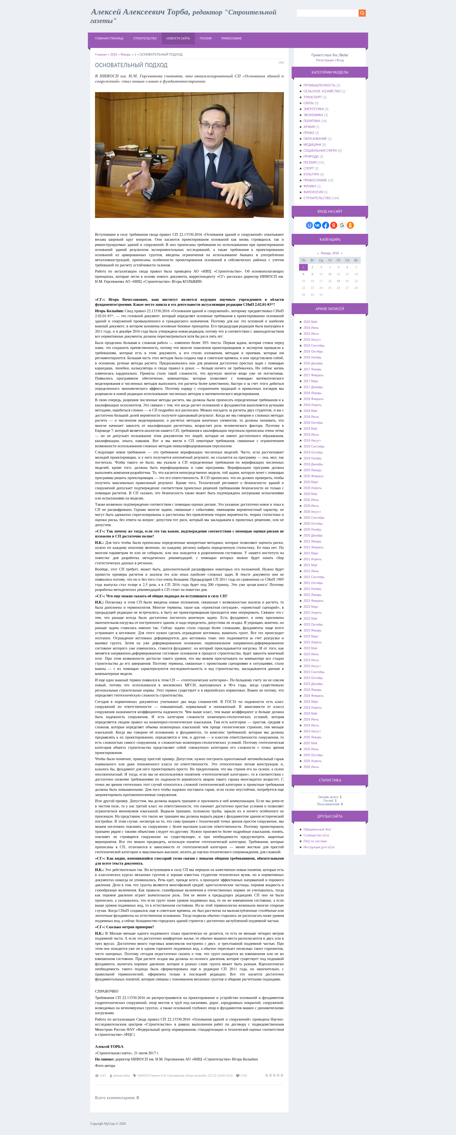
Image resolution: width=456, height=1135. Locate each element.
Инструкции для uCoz (319, 847)
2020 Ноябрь (313, 529)
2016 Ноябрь (313, 357)
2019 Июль (311, 434)
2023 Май (310, 648)
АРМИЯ (309, 127)
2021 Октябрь (313, 583)
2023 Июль (311, 660)
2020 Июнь (311, 500)
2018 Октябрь (313, 422)
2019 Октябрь (313, 452)
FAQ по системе (315, 841)
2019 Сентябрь (314, 446)
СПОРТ (309, 168)
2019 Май (310, 428)
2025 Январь (313, 737)
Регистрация (325, 60)
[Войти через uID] (309, 225)
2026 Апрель (313, 761)
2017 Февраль (314, 375)
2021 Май (310, 565)
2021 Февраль (314, 547)
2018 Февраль (314, 399)
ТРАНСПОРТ (313, 97)
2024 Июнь (311, 719)
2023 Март (311, 636)
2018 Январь (313, 393)
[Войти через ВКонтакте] (317, 225)
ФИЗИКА (310, 186)
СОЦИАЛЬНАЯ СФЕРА (320, 150)
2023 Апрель (313, 642)
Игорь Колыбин (196, 1075)
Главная (101, 54)
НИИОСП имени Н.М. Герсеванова (161, 1075)
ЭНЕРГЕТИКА (314, 109)
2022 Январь (313, 595)
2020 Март (311, 482)
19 (338, 281)
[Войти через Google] (342, 225)
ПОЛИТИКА (312, 121)
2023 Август (312, 666)
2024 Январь (313, 690)
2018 (113, 54)
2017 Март (311, 381)
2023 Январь (313, 630)
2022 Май (310, 618)
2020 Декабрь (313, 535)
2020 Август (312, 511)
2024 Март (311, 701)
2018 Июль (311, 417)
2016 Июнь (311, 328)
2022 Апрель (313, 612)
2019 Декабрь (313, 464)
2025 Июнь (311, 749)
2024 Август (312, 731)
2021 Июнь (311, 571)
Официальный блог (317, 829)
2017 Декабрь (313, 387)
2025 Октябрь (313, 755)
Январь (125, 54)
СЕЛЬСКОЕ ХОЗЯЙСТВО (322, 91)
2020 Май (310, 494)
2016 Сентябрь (314, 345)
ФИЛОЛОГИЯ (313, 192)
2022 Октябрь (313, 624)
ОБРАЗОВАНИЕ (315, 139)
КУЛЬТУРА (311, 174)
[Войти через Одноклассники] (350, 225)
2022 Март (311, 606)
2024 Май (310, 713)
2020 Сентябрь (314, 517)
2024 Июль (311, 725)
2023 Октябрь (313, 678)
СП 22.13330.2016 (220, 1075)
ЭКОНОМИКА (313, 115)
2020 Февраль (314, 476)
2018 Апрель (313, 405)
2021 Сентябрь (314, 577)
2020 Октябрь (313, 523)
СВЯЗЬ (309, 103)
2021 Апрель (313, 559)
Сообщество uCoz (316, 835)
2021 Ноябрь (313, 589)
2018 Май (310, 411)
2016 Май (310, 322)
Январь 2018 (330, 253)
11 (330, 274)
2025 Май (310, 743)
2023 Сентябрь (314, 672)
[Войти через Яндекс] (333, 225)
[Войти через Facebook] (325, 225)
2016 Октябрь (313, 351)
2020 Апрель (313, 488)
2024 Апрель (313, 707)
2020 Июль (311, 506)
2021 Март (311, 553)
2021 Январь (313, 541)
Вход (340, 60)
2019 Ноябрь (313, 458)
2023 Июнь (311, 654)
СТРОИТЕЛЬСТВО (317, 198)
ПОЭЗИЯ (310, 162)
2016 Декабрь (313, 363)
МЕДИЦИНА (312, 144)
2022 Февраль (314, 601)
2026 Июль (311, 767)
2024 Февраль (314, 695)
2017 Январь (313, 369)
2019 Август (312, 440)
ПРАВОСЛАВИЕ (315, 180)
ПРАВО (309, 133)
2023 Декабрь (313, 684)
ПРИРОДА (311, 156)
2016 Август (312, 339)
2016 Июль (311, 333)
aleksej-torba (121, 1075)
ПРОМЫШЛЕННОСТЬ (320, 85)
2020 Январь (313, 470)
